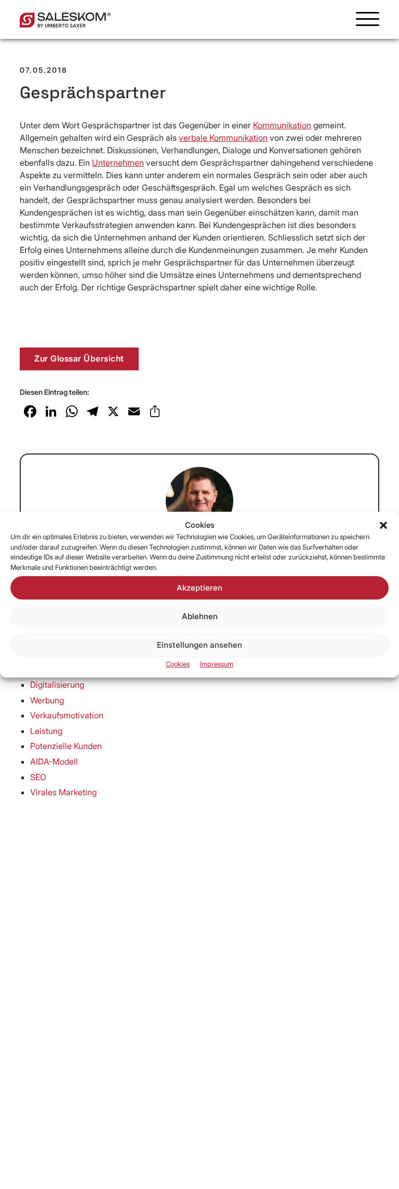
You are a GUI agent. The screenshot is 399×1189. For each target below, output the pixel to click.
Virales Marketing (63, 792)
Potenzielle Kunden (66, 746)
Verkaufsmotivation (66, 715)
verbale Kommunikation (223, 137)
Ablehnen (200, 616)
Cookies (178, 664)
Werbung (47, 700)
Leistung (46, 731)
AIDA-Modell (54, 761)
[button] (383, 525)
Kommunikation (282, 125)
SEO (38, 777)
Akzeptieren (199, 588)
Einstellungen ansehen (199, 645)
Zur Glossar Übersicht (79, 358)
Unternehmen (118, 162)
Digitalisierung (57, 684)
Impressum (216, 664)
